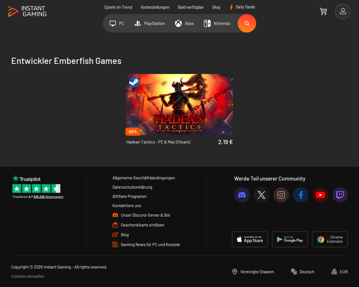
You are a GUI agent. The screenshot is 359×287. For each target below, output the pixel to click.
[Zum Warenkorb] (323, 11)
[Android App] (290, 239)
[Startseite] (27, 11)
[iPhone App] (250, 239)
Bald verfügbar (191, 7)
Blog (216, 7)
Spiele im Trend (118, 7)
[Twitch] (340, 195)
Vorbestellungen (155, 7)
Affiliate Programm (129, 196)
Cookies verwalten (27, 276)
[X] (261, 195)
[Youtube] (320, 195)
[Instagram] (281, 195)
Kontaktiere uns (126, 205)
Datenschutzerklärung (132, 186)
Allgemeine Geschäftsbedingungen (143, 177)
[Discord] (242, 195)
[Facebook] (301, 195)
